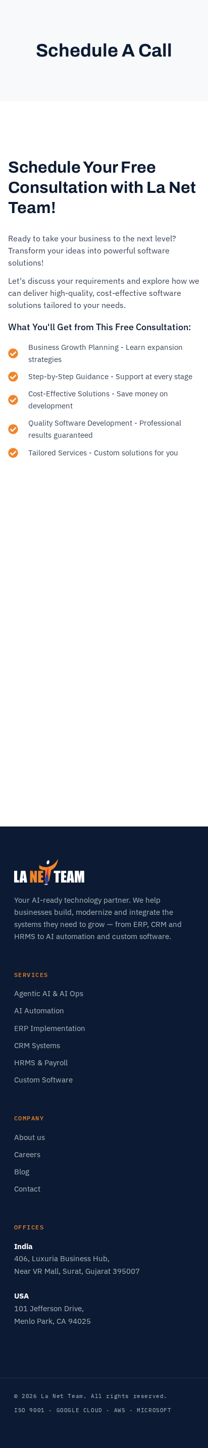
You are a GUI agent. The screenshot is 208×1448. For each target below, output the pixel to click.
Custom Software (43, 1079)
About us (29, 1137)
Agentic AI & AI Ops (48, 993)
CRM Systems (37, 1045)
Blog (21, 1171)
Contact (27, 1189)
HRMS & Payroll (41, 1062)
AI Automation (39, 1010)
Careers (27, 1154)
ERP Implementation (49, 1028)
